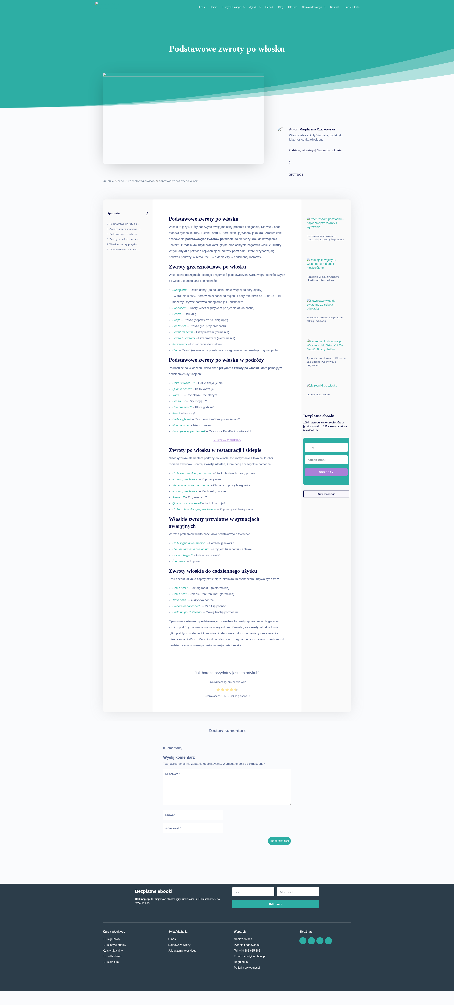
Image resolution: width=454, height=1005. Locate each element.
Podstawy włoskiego (302, 150)
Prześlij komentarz (279, 841)
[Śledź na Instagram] (319, 940)
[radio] (218, 690)
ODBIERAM (326, 472)
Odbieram (275, 904)
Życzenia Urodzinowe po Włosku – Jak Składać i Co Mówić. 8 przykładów (326, 361)
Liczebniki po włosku (318, 394)
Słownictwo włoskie (329, 150)
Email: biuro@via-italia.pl (249, 956)
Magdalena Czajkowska (317, 129)
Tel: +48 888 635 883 (247, 950)
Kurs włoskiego (326, 493)
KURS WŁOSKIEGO (227, 440)
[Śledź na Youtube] (328, 940)
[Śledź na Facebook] (302, 940)
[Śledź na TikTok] (311, 940)
